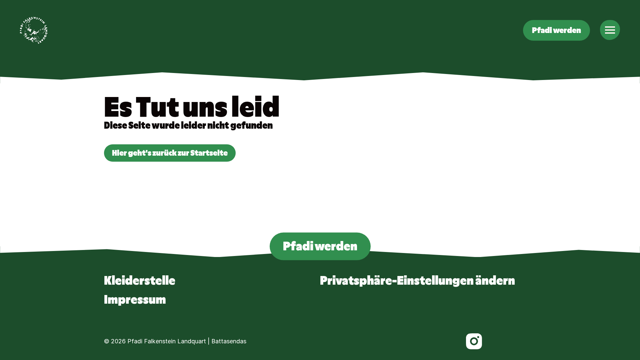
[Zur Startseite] (33, 30)
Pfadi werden (556, 30)
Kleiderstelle (139, 280)
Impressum (135, 299)
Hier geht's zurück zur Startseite (170, 153)
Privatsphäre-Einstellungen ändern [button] (417, 280)
